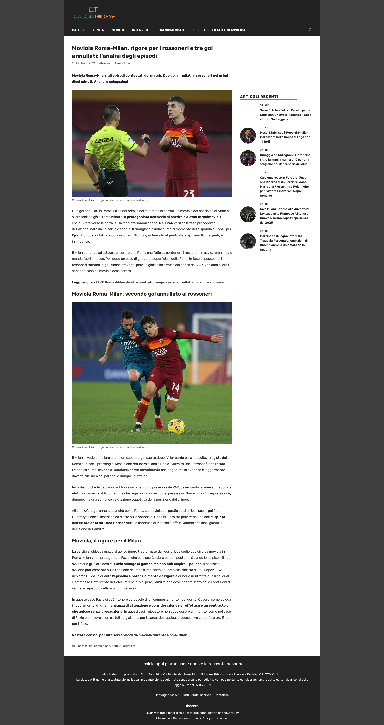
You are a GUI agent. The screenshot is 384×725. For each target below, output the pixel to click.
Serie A (98, 30)
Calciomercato (172, 30)
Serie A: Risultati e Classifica (219, 30)
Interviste (141, 30)
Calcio (78, 30)
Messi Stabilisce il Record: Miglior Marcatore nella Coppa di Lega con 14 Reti (285, 137)
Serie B (118, 30)
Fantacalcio (84, 646)
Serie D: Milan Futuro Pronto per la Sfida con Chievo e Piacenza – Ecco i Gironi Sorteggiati (285, 114)
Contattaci (222, 695)
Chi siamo (163, 718)
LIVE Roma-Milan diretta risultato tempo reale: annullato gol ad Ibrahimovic (160, 282)
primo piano (102, 646)
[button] (310, 30)
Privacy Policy (200, 718)
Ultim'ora (129, 646)
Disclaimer (220, 718)
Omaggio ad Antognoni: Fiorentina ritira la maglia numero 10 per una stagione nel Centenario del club (285, 159)
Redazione (180, 718)
